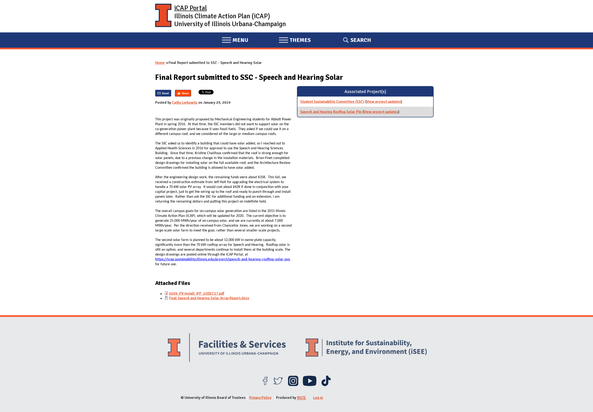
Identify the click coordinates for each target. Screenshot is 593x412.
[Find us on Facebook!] (265, 385)
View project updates (383, 101)
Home (160, 62)
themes (295, 41)
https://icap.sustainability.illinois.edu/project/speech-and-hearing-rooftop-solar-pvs (222, 259)
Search (360, 40)
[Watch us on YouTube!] (309, 385)
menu (235, 41)
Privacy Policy (260, 397)
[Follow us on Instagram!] (293, 385)
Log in (318, 397)
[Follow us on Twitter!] (278, 385)
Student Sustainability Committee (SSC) (332, 101)
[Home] (163, 16)
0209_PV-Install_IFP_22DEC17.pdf (196, 293)
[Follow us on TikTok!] (326, 385)
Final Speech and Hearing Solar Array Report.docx (209, 298)
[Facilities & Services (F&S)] (227, 348)
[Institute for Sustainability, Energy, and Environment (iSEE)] (366, 348)
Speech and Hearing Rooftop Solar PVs (331, 111)
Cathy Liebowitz (184, 102)
